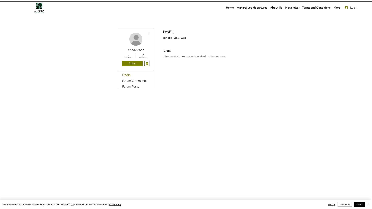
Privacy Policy (115, 204)
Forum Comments (134, 80)
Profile (126, 75)
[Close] (368, 204)
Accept (359, 204)
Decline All (345, 204)
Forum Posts (130, 86)
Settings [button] (331, 204)
